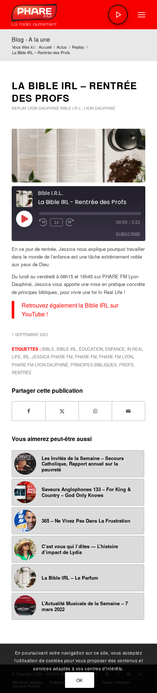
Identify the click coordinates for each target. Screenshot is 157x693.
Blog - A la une (31, 39)
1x (56, 222)
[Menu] (141, 14)
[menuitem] (141, 14)
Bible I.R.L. (71, 108)
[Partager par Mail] (128, 411)
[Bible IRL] (78, 155)
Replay (19, 108)
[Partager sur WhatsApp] (95, 411)
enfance (115, 349)
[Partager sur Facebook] (28, 411)
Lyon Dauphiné (43, 108)
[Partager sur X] (62, 411)
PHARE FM (86, 356)
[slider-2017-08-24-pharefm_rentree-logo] (65, 14)
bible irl (67, 349)
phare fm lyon (116, 356)
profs (126, 365)
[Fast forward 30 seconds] (70, 222)
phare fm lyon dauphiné (40, 365)
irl (26, 356)
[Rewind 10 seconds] (43, 222)
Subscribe (128, 234)
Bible (48, 349)
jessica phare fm (52, 356)
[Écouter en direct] (118, 14)
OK (79, 680)
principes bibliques (93, 365)
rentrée (22, 372)
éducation (91, 349)
